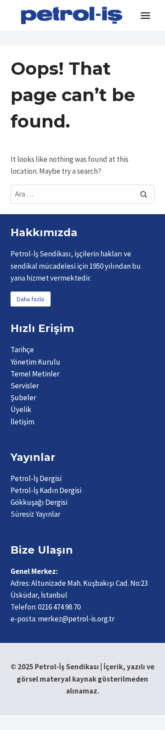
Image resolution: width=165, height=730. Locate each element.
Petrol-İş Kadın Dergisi (46, 490)
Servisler (25, 386)
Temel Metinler (35, 374)
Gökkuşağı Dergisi (39, 502)
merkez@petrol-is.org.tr (76, 619)
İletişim (22, 422)
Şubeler (23, 397)
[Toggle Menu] (145, 16)
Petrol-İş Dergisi (36, 478)
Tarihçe (22, 349)
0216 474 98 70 (59, 607)
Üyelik (21, 409)
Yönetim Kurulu (35, 362)
